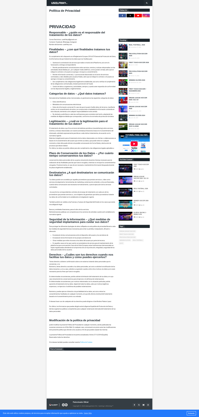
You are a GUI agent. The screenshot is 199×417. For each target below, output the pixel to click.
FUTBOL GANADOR (124, 201)
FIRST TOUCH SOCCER (125, 165)
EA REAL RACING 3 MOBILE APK (140, 213)
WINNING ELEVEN (125, 240)
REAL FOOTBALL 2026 (137, 45)
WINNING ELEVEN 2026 (137, 80)
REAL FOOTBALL (124, 189)
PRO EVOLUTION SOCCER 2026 (138, 55)
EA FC (121, 243)
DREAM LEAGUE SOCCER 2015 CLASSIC (138, 125)
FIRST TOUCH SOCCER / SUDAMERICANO (137, 90)
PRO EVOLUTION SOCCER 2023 (138, 72)
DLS (121, 177)
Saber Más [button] (88, 413)
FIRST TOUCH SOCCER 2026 (139, 62)
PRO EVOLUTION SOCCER (127, 237)
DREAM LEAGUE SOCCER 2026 (138, 107)
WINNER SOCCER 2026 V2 (141, 201)
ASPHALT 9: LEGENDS (125, 213)
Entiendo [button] (191, 413)
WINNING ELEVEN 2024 (137, 115)
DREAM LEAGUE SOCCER (127, 231)
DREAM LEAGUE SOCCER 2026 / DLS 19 (138, 99)
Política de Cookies (86, 342)
